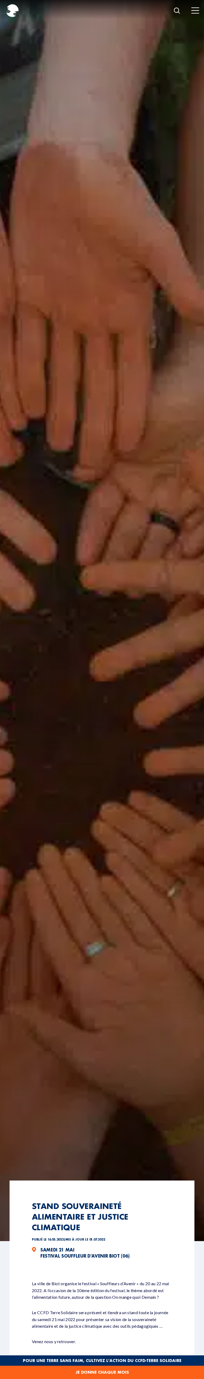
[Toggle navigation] (195, 10)
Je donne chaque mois (102, 1372)
